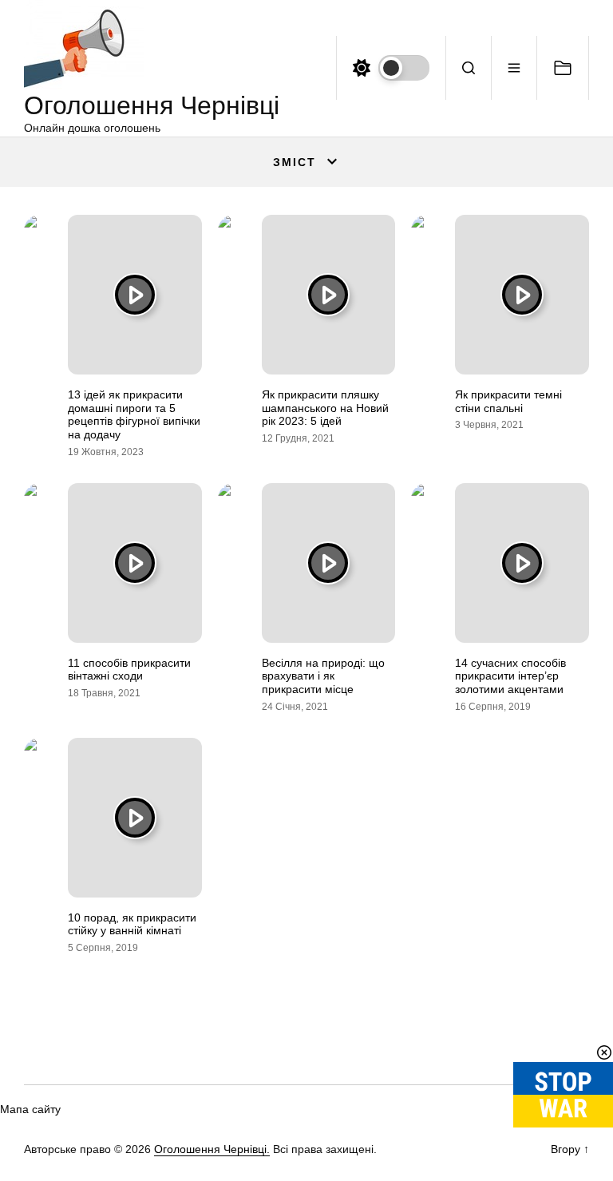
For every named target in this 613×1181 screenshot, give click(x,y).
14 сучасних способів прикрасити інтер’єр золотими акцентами (510, 676)
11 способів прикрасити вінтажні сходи (129, 669)
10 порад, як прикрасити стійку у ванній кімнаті (132, 924)
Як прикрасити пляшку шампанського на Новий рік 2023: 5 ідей (325, 408)
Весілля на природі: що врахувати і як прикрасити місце (323, 676)
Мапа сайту (30, 1109)
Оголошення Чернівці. (212, 1149)
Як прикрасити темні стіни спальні (508, 401)
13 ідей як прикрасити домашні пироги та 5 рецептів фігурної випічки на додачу (134, 414)
